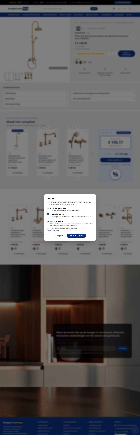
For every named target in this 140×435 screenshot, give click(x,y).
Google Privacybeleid (53, 230)
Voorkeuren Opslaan (76, 236)
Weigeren (60, 236)
